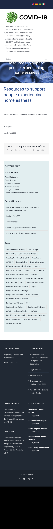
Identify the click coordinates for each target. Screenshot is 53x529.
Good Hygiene (10, 180)
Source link (8, 127)
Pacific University (32, 295)
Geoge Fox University (13, 270)
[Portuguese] (40, 4)
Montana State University (34, 278)
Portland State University (14, 303)
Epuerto (37, 266)
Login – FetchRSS (13, 216)
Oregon (33, 286)
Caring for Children (12, 190)
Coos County (36, 258)
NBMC (22, 282)
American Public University (15, 250)
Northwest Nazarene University (17, 286)
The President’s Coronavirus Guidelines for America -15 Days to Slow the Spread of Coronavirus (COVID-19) (14, 416)
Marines (34, 274)
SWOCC (34, 311)
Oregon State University (14, 295)
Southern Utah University (36, 307)
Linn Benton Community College (17, 274)
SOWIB (8, 311)
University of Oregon (13, 319)
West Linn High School (31, 319)
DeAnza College (21, 262)
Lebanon (27, 270)
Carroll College (33, 250)
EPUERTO (30, 474)
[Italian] (43, 4)
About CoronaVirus (11, 362)
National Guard (11, 282)
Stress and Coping (12, 186)
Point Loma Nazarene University (17, 299)
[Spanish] (36, 4)
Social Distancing (11, 177)
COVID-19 (9, 262)
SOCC (28, 303)
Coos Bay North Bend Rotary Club (17, 258)
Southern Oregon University (15, 307)
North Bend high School (35, 282)
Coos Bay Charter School (27, 254)
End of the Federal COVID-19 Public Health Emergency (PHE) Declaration (39, 359)
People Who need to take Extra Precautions (21, 193)
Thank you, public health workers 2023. (21, 228)
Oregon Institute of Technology (17, 291)
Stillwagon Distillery (21, 311)
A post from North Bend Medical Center (21, 233)
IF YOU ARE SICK (11, 172)
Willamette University (13, 323)
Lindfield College (38, 270)
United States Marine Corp (37, 315)
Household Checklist (12, 183)
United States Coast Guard (15, 315)
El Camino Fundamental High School (18, 266)
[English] (33, 4)
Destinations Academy (38, 262)
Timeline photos (12, 222)
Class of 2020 (11, 254)
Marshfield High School (14, 278)
